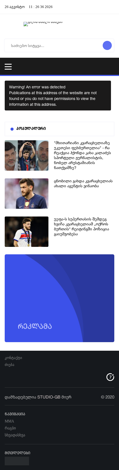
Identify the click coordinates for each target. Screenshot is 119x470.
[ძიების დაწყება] (107, 45)
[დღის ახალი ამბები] (59, 26)
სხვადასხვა (15, 435)
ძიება (9, 365)
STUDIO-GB (48, 397)
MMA (9, 421)
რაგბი (10, 428)
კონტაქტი (13, 358)
